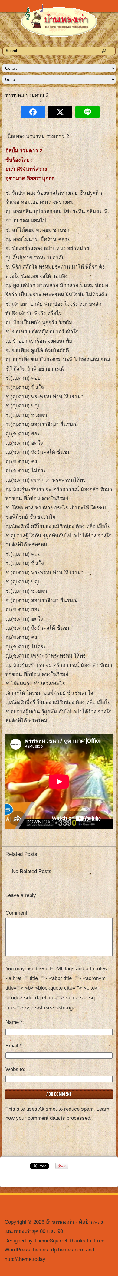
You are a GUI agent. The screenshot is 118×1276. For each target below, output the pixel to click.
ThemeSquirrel (50, 1241)
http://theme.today (25, 1259)
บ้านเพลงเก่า (60, 1222)
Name (13, 1022)
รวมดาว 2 (31, 150)
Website (14, 1069)
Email (13, 1046)
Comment (16, 913)
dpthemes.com (67, 1250)
